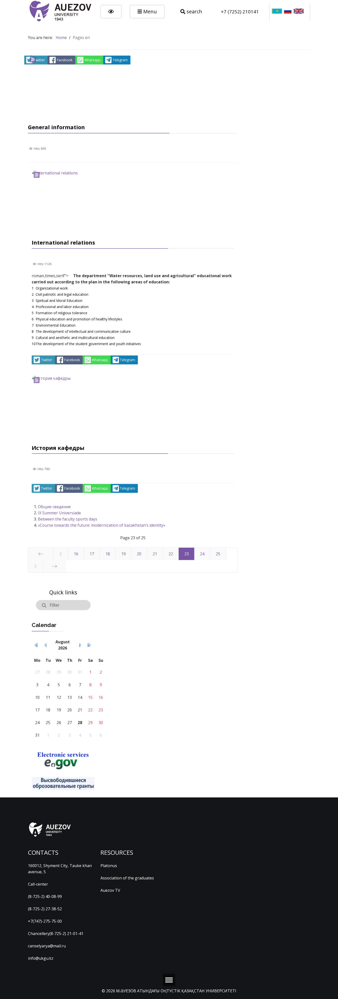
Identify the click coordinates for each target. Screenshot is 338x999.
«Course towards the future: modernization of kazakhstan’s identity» (101, 525)
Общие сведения (54, 506)
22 (171, 554)
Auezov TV (110, 890)
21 (155, 554)
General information (56, 127)
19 (123, 554)
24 (202, 554)
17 (92, 554)
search (193, 11)
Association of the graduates (127, 878)
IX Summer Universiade (59, 513)
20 (139, 554)
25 (218, 554)
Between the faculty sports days (67, 519)
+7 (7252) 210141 (240, 11)
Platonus (108, 865)
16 (76, 554)
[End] (54, 566)
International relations (63, 242)
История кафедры (58, 447)
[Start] (40, 554)
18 (107, 554)
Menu (149, 11)
